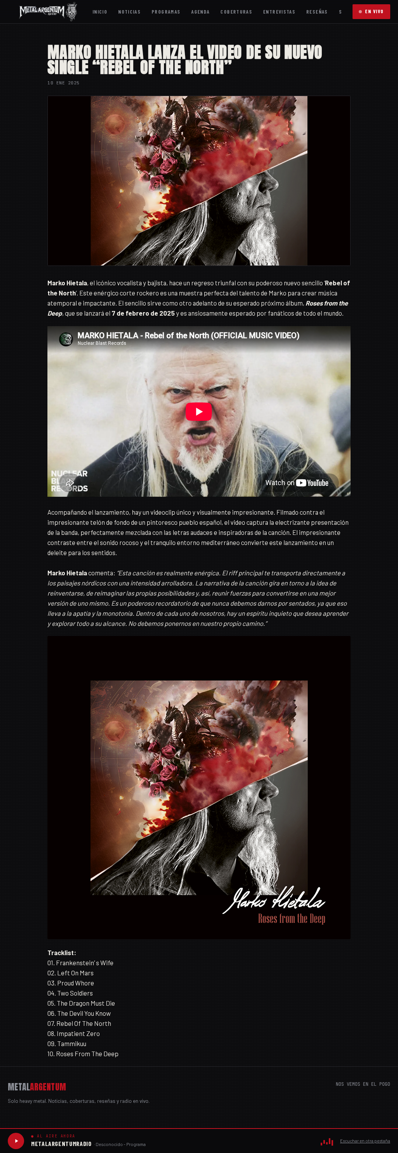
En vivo (374, 11)
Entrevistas (279, 11)
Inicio (100, 11)
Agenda (200, 11)
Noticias (129, 11)
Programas (166, 11)
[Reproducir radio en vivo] (16, 1141)
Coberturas (236, 11)
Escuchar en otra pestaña (365, 1140)
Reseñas (317, 11)
